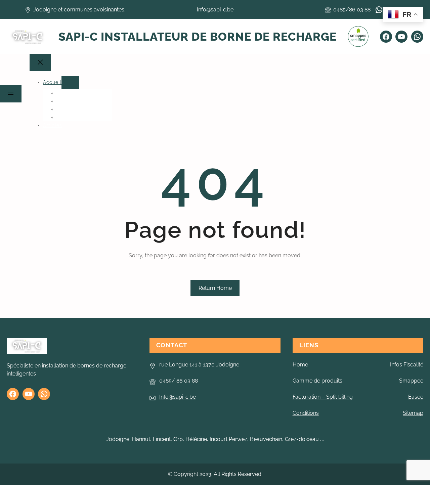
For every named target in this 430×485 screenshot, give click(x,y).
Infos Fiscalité (406, 364)
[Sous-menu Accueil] (70, 82)
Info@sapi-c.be (215, 9)
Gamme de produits (317, 381)
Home (300, 364)
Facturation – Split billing (323, 397)
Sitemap (413, 413)
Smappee (411, 381)
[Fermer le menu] (40, 62)
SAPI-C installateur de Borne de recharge (197, 36)
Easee (415, 397)
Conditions (306, 413)
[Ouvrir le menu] (11, 93)
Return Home (215, 288)
